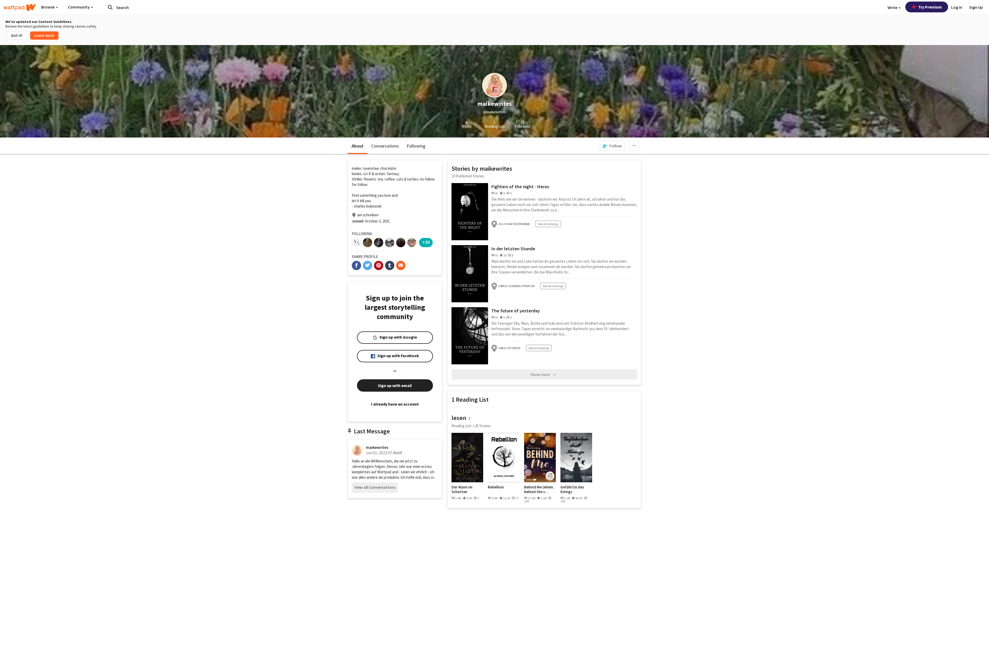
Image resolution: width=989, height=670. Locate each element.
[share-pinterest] (378, 265)
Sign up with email (395, 385)
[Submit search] (110, 7)
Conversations (385, 146)
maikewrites (377, 447)
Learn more (44, 35)
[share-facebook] (356, 265)
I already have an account (395, 404)
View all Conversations (374, 487)
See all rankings (548, 224)
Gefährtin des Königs (572, 489)
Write (893, 7)
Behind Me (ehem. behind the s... (539, 489)
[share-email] (400, 265)
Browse (48, 7)
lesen (458, 418)
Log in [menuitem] (956, 7)
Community (79, 7)
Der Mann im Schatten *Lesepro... (461, 489)
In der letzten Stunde (513, 249)
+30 (426, 242)
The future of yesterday (515, 311)
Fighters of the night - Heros (520, 187)
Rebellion (496, 487)
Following (416, 146)
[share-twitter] (367, 265)
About (358, 146)
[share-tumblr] (389, 265)
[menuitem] (612, 146)
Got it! (16, 35)
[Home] (19, 7)
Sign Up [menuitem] (976, 7)
